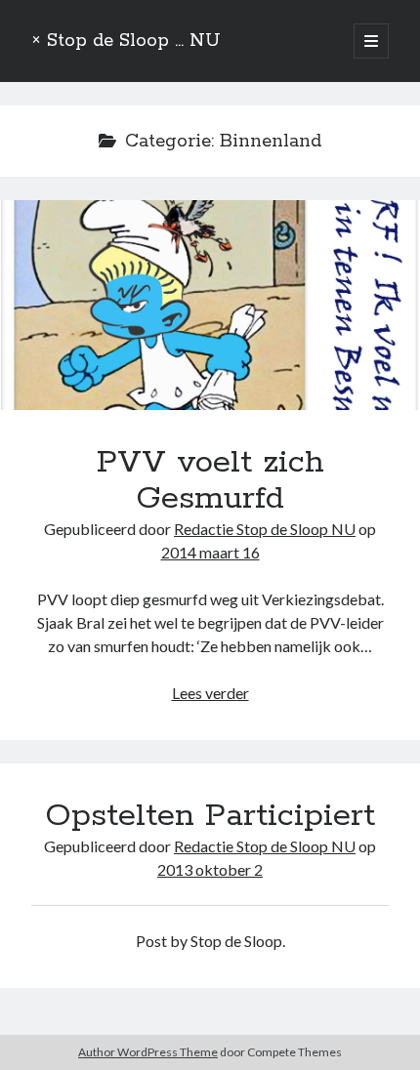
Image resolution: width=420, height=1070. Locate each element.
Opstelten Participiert (210, 816)
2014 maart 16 (210, 552)
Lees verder (210, 692)
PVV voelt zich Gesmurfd (210, 305)
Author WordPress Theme (148, 1052)
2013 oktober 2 (210, 869)
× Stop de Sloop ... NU (126, 41)
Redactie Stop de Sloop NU (265, 528)
